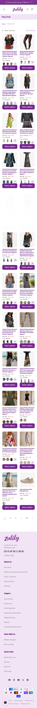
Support (7, 593)
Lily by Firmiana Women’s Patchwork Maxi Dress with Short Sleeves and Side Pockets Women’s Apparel (9, 411)
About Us (7, 562)
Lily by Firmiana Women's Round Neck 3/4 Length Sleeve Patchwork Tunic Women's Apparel (9, 292)
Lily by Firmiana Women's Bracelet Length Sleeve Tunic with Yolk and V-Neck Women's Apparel (9, 93)
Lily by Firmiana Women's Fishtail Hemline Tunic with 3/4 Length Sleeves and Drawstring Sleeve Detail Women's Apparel (27, 252)
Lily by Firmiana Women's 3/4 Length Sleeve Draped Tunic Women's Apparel (27, 93)
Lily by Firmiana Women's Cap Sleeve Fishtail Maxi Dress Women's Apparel (9, 251)
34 (27, 518)
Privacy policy (29, 700)
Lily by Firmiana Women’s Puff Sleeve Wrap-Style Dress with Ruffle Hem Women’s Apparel (27, 410)
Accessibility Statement (12, 627)
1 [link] (4, 518)
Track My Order (9, 608)
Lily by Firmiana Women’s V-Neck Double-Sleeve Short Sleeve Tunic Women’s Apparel (9, 332)
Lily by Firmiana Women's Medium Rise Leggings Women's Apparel (27, 53)
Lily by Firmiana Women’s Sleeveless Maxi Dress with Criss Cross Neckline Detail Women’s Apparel (9, 493)
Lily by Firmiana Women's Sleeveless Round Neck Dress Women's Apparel (9, 131)
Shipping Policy (9, 617)
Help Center (8, 599)
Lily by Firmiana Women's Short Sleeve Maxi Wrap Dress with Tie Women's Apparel (27, 171)
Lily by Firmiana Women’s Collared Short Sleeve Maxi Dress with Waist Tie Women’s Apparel (27, 292)
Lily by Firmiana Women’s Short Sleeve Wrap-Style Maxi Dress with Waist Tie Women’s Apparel (27, 371)
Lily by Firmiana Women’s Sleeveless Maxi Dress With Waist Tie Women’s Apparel (27, 332)
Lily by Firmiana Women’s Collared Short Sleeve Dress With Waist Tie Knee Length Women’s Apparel (27, 452)
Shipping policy (25, 703)
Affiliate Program (10, 640)
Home (4, 24)
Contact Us (8, 603)
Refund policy (18, 700)
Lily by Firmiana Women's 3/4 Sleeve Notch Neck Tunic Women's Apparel (27, 131)
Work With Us (9, 634)
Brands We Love (10, 657)
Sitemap (7, 586)
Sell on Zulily (9, 644)
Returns (7, 622)
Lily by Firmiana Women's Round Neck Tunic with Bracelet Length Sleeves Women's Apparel (9, 171)
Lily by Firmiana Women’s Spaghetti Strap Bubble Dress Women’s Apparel (9, 450)
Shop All (7, 666)
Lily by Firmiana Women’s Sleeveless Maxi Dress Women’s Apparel (9, 370)
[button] (4, 9)
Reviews (7, 662)
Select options (10, 68)
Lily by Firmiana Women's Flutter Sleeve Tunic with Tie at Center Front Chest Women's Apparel (9, 54)
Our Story (7, 567)
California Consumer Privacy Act (16, 572)
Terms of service (14, 703)
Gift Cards (8, 671)
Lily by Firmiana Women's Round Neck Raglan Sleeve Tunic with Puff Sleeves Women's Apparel (27, 214)
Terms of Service (10, 577)
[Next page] (32, 518)
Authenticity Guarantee (12, 613)
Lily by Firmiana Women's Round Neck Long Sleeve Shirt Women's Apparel (9, 212)
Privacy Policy (9, 581)
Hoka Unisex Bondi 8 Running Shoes (26, 490)
